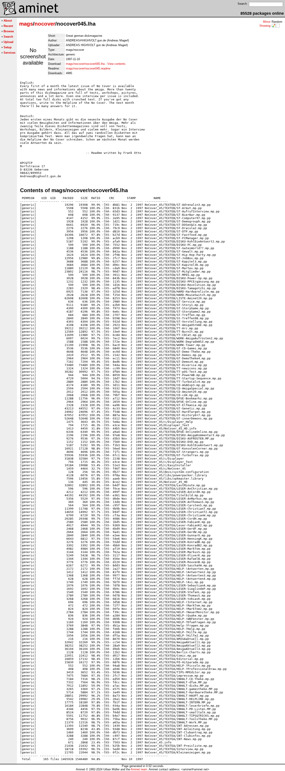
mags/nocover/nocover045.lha (85, 63)
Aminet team (139, 769)
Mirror (266, 21)
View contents (116, 63)
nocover (45, 24)
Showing (264, 25)
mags (26, 24)
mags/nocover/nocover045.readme (88, 68)
